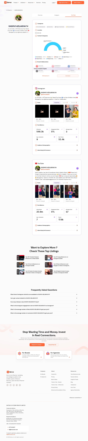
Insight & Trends (74, 379)
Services (38, 2)
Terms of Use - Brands (56, 382)
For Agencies (43, 376)
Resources (30, 2)
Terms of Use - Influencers (57, 384)
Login (53, 2)
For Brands (42, 374)
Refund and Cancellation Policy (58, 390)
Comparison (73, 384)
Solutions (23, 2)
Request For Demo (36, 344)
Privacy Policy (54, 387)
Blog (72, 382)
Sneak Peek (52, 344)
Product (15, 2)
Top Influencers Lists (75, 374)
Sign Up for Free (63, 2)
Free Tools (73, 387)
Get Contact (67, 75)
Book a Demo (77, 2)
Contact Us (53, 374)
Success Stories (74, 376)
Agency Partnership (75, 390)
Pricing (43, 2)
